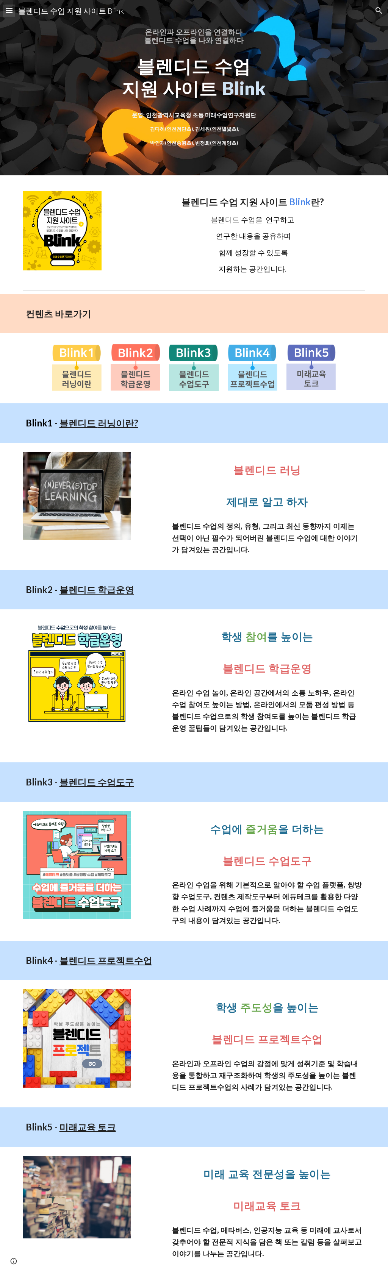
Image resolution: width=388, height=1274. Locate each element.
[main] (194, 36)
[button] (9, 10)
